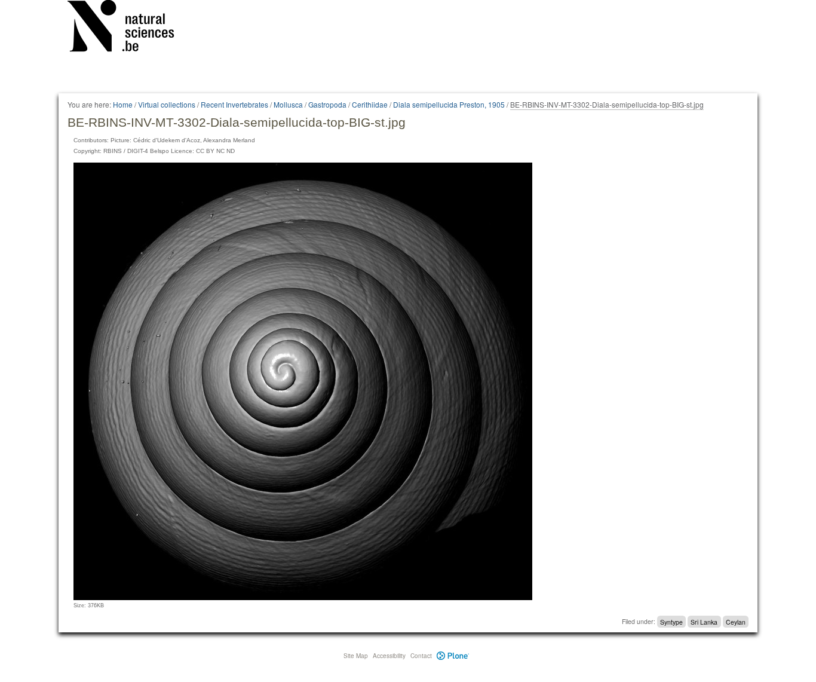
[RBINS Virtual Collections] (128, 28)
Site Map (355, 656)
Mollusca (288, 104)
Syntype (671, 621)
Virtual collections (166, 104)
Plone (453, 656)
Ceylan (736, 621)
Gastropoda (327, 104)
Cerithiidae (370, 104)
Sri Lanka (704, 621)
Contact (421, 656)
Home (123, 104)
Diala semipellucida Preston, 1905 (449, 104)
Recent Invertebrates (234, 104)
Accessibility (389, 656)
